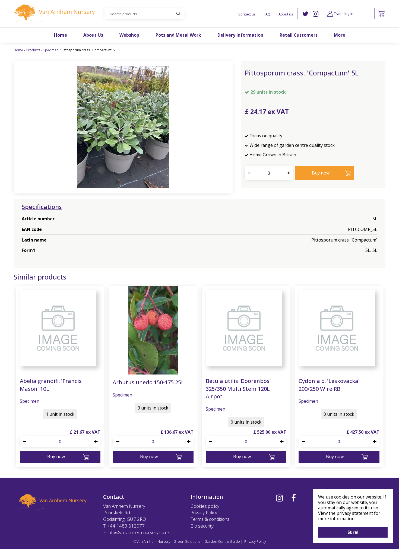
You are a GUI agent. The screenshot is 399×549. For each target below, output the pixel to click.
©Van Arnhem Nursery (151, 541)
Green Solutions (187, 541)
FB (293, 498)
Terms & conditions (210, 519)
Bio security (202, 526)
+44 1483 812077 (126, 526)
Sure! (353, 532)
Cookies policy (205, 506)
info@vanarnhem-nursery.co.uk (139, 532)
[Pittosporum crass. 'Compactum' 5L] (123, 127)
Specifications (42, 206)
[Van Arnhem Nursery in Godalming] (54, 13)
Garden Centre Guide (222, 541)
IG (315, 14)
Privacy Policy (204, 512)
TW (305, 14)
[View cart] (381, 13)
